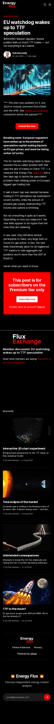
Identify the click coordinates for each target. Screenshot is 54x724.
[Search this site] (45, 4)
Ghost (33, 653)
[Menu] (50, 4)
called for (38, 172)
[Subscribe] (47, 697)
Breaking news (10, 16)
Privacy (38, 647)
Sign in (41, 306)
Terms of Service (21, 647)
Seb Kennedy (19, 53)
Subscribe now (27, 126)
